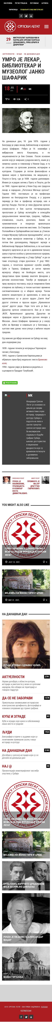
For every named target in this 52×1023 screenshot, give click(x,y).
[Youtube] (31, 16)
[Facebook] (21, 16)
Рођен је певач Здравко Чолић (21, 665)
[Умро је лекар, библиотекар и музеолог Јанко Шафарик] (26, 120)
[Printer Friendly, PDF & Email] (10, 383)
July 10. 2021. (14, 562)
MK (30, 89)
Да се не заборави (25, 698)
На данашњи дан (32, 54)
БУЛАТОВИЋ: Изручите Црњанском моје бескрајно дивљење (23, 885)
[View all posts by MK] (23, 89)
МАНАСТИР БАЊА (13, 976)
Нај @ (25, 766)
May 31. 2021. (14, 600)
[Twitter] (26, 16)
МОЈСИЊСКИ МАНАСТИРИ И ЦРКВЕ (22, 854)
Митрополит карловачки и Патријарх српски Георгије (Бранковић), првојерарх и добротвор (26, 41)
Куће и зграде (25, 717)
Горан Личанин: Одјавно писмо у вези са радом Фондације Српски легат (24, 822)
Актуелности (8, 54)
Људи (19, 54)
